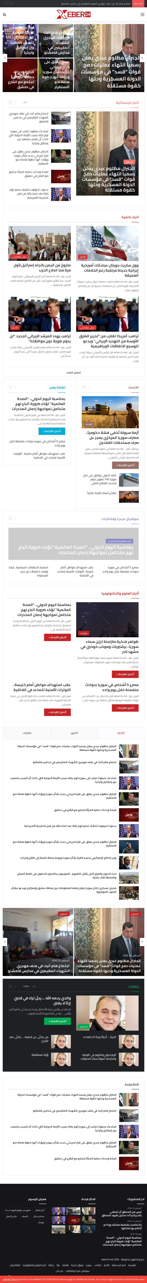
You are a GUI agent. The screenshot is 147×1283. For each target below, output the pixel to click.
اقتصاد (65, 1265)
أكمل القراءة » (125, 465)
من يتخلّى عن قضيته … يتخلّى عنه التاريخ (29, 1039)
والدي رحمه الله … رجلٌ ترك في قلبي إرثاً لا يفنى (42, 1000)
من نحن (59, 1271)
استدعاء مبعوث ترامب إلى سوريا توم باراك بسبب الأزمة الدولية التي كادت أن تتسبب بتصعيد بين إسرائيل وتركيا (78, 3)
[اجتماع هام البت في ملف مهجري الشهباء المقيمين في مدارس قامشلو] (55, 41)
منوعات (41, 1222)
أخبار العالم (39, 1210)
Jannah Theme (10, 1279)
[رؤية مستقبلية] (61, 1059)
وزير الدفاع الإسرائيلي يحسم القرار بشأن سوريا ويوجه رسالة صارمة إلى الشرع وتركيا (68, 857)
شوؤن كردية (77, 1265)
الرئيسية (132, 1265)
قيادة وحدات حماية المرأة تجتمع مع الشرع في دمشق (21, 79)
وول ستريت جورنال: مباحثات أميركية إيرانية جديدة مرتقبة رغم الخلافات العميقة (110, 270)
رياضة (51, 1265)
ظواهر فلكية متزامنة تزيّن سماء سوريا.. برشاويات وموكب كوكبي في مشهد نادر (109, 646)
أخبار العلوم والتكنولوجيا (34, 1265)
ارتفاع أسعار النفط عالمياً (101, 493)
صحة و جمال (38, 1216)
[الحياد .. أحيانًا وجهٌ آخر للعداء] (129, 1041)
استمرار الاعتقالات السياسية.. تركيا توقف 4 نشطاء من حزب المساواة (28, 571)
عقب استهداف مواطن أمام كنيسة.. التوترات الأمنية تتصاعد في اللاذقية (39, 455)
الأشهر (74, 732)
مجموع (135, 914)
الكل (25, 102)
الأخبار (106, 1265)
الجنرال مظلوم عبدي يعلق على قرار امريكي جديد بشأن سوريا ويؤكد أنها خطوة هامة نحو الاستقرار (56, 71)
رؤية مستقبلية (40, 1054)
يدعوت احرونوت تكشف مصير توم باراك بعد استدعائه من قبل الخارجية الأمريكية (29, 193)
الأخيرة (120, 732)
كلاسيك (25, 1216)
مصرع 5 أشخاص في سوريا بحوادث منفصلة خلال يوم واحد (37, 443)
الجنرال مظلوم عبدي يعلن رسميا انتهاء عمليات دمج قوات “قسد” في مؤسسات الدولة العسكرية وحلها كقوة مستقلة (111, 71)
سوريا (89, 1265)
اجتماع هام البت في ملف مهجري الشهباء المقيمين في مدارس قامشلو (56, 42)
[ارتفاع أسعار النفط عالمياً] (129, 497)
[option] (73, 58)
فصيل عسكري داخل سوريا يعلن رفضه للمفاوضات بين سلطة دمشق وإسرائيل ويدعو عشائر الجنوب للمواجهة (63, 890)
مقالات (26, 986)
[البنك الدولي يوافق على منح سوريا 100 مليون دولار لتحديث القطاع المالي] (129, 480)
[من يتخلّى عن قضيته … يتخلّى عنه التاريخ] (61, 1041)
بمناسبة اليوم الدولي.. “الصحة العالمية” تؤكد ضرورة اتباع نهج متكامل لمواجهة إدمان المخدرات (38, 403)
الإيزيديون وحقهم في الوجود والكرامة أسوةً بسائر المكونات (98, 1056)
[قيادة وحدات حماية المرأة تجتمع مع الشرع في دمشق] (61, 176)
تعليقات (27, 732)
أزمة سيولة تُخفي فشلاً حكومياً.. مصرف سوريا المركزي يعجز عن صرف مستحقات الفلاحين (112, 437)
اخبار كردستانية (119, 1265)
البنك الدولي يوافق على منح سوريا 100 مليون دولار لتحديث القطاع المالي (99, 479)
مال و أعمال (11, 1216)
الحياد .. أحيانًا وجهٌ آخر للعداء (99, 1037)
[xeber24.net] (73, 14)
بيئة (58, 1265)
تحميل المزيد (74, 372)
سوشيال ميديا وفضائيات (77, 1271)
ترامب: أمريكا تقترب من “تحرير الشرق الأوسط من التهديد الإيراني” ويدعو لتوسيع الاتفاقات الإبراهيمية (109, 341)
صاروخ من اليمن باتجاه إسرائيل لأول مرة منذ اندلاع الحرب (42, 267)
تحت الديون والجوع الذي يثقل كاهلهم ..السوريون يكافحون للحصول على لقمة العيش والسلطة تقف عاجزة (66, 875)
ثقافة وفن (15, 1265)
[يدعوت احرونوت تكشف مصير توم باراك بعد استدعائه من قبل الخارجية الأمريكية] (61, 194)
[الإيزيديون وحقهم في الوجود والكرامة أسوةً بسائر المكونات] (129, 1059)
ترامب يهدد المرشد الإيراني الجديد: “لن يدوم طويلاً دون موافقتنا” (40, 338)
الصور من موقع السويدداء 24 (17, 1210)
